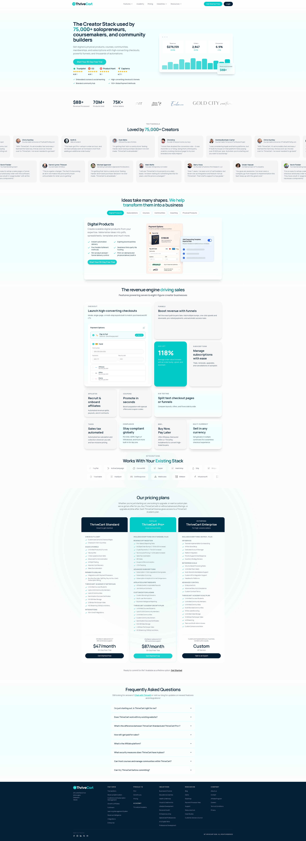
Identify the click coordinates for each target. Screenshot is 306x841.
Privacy (213, 810)
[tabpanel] (153, 249)
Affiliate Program (216, 799)
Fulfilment (111, 808)
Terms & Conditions (217, 806)
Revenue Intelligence (114, 815)
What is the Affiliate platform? (127, 743)
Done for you (137, 795)
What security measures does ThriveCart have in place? (139, 752)
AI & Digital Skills (164, 822)
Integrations (112, 819)
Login (228, 4)
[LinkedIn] (81, 836)
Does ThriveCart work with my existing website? (135, 717)
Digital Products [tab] (115, 213)
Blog (186, 791)
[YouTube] (87, 836)
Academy (140, 4)
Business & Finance (165, 791)
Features (127, 4)
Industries (161, 4)
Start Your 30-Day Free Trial (89, 62)
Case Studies (189, 814)
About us (214, 791)
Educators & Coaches (166, 795)
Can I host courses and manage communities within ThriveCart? (143, 761)
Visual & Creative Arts (166, 803)
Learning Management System (118, 811)
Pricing (150, 4)
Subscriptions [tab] (132, 213)
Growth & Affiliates (114, 804)
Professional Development (167, 825)
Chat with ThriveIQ (143, 695)
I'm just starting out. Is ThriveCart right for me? (135, 708)
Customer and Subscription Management (117, 799)
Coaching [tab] (174, 213)
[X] (84, 836)
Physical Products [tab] (190, 213)
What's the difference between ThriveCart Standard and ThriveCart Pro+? (147, 726)
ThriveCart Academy (140, 807)
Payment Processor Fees (193, 803)
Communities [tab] (160, 213)
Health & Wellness (165, 799)
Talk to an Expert (201, 656)
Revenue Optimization (115, 795)
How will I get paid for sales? (126, 734)
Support (187, 806)
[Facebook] (74, 836)
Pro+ (134, 791)
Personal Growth (164, 810)
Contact (213, 795)
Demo (187, 795)
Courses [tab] (146, 213)
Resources (175, 4)
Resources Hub (190, 810)
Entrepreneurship (165, 814)
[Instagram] (77, 836)
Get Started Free (213, 4)
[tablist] (153, 213)
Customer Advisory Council (194, 818)
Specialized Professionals (167, 818)
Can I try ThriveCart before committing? (132, 770)
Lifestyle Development (166, 806)
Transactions (112, 791)
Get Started (176, 670)
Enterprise (111, 823)
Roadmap (188, 799)
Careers (213, 803)
